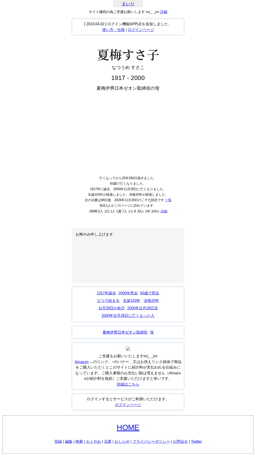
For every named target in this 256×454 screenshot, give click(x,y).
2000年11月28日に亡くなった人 (128, 315)
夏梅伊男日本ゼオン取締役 (125, 332)
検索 (79, 441)
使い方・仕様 (113, 29)
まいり (128, 3)
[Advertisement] (128, 133)
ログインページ (141, 29)
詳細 (163, 12)
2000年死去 (128, 293)
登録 (58, 441)
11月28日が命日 (111, 308)
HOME (128, 427)
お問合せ (180, 441)
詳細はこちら (128, 384)
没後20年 (151, 300)
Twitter (196, 441)
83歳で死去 (149, 293)
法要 (108, 441)
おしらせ (122, 441)
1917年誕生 (106, 293)
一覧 (168, 200)
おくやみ (93, 441)
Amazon (81, 362)
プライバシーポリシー (151, 441)
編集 (68, 441)
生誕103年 (131, 300)
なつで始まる (108, 300)
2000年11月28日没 (142, 308)
